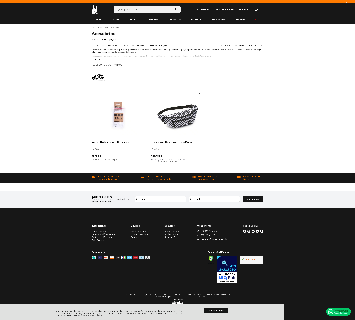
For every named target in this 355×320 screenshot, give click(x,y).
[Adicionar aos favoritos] (140, 94)
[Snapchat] (261, 232)
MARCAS (240, 19)
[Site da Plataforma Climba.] (177, 302)
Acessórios (115, 27)
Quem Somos (99, 231)
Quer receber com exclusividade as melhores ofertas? (110, 200)
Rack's (253, 50)
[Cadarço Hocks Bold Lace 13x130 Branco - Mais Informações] (118, 114)
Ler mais (96, 59)
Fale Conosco (99, 240)
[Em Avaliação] (227, 269)
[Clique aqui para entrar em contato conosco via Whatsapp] (338, 312)
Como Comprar (139, 231)
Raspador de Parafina (241, 50)
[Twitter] (257, 232)
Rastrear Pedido (172, 237)
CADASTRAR (253, 199)
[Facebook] (244, 232)
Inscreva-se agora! (102, 197)
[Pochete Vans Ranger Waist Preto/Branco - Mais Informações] (177, 114)
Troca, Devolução (140, 234)
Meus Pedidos (171, 231)
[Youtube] (253, 232)
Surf (107, 27)
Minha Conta (171, 234)
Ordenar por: (228, 45)
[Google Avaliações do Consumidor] (251, 260)
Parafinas (227, 50)
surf (202, 50)
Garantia (135, 237)
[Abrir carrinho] (258, 9)
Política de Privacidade (90, 315)
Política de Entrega (102, 237)
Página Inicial (97, 27)
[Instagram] (248, 232)
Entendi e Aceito (216, 310)
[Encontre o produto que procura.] (176, 9)
